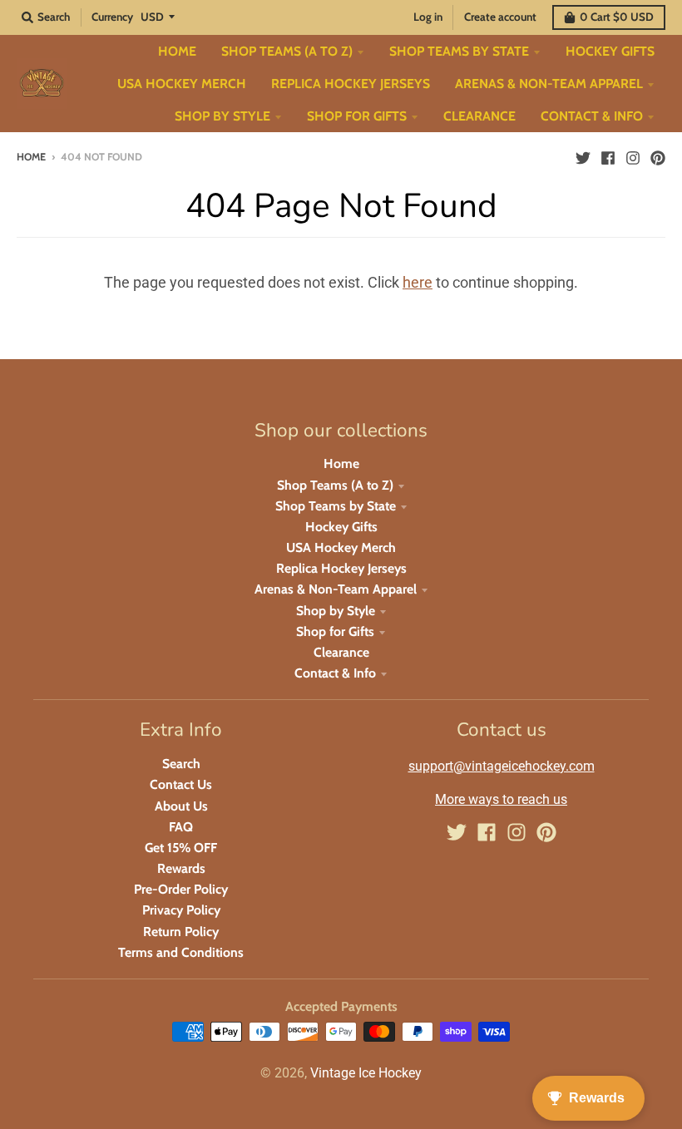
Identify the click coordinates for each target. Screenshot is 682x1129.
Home (31, 156)
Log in (427, 16)
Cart (617, 16)
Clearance (341, 652)
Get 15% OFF (181, 847)
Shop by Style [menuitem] (222, 116)
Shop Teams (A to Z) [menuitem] (287, 51)
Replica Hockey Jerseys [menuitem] (350, 83)
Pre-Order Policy (181, 889)
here (417, 282)
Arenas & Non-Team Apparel (336, 589)
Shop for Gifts (335, 631)
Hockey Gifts (341, 527)
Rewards (181, 868)
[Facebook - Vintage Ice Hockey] (607, 156)
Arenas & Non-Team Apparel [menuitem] (549, 83)
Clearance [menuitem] (479, 116)
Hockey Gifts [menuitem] (610, 51)
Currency (112, 16)
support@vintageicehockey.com (501, 766)
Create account (500, 16)
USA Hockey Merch (341, 547)
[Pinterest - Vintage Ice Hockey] (657, 156)
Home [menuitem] (177, 51)
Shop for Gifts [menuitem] (357, 116)
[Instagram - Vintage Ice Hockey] (632, 156)
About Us (181, 806)
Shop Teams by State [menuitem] (459, 51)
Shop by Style (335, 611)
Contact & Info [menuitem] (592, 116)
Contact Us (181, 784)
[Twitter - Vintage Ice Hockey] (583, 156)
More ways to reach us (501, 799)
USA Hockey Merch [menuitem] (181, 83)
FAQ (181, 827)
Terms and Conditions (181, 952)
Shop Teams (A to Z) (335, 485)
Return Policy (181, 931)
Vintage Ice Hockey (366, 1073)
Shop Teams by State (335, 506)
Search (181, 764)
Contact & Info (335, 673)
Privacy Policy (181, 910)
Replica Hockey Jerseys (341, 568)
